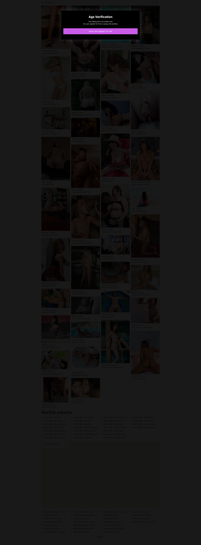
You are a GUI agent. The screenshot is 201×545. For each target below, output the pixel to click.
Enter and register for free (100, 31)
